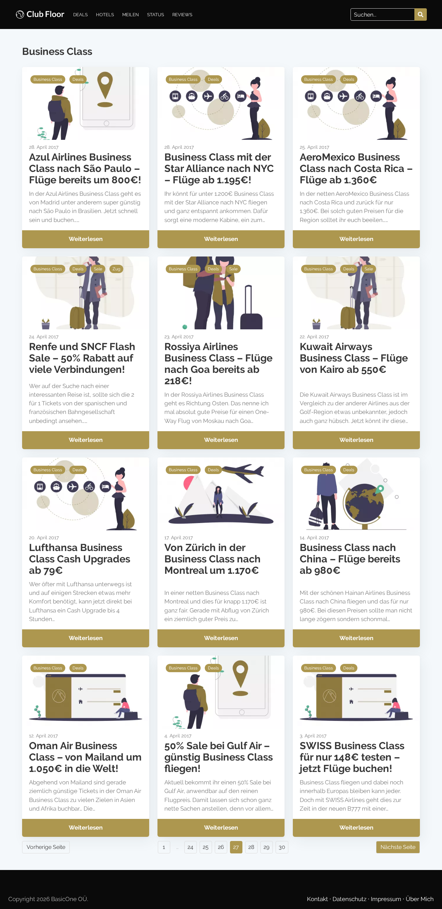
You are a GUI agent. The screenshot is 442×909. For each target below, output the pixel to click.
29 (266, 847)
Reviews (182, 14)
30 (282, 847)
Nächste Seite (398, 847)
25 (206, 847)
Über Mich (420, 899)
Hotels (105, 14)
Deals (80, 14)
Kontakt (318, 899)
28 (251, 847)
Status (155, 14)
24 (190, 847)
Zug (116, 269)
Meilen (130, 14)
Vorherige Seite (46, 847)
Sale (98, 269)
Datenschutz (350, 899)
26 (221, 847)
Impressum (387, 899)
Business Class (47, 79)
